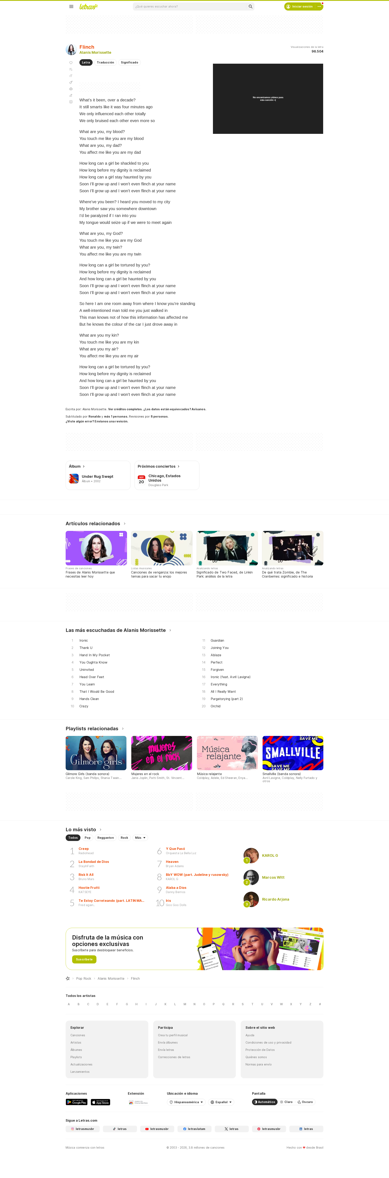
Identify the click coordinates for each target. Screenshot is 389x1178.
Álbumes (76, 1049)
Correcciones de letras (174, 1057)
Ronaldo (95, 416)
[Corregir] (71, 95)
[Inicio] (68, 978)
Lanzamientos (80, 1071)
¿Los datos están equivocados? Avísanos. (174, 409)
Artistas (76, 1042)
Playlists (76, 1057)
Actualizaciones (81, 1064)
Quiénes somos (256, 1057)
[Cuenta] (319, 6)
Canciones (78, 1035)
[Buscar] (250, 6)
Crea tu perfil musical (173, 1035)
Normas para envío (259, 1064)
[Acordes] (71, 82)
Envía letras (166, 1049)
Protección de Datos (260, 1049)
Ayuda (250, 1035)
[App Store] (100, 1102)
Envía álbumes (168, 1042)
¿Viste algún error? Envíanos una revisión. (97, 421)
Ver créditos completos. (125, 409)
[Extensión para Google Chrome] (138, 1102)
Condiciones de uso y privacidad (268, 1042)
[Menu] (71, 6)
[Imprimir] (71, 89)
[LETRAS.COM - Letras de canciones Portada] (88, 6)
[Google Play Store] (77, 1102)
